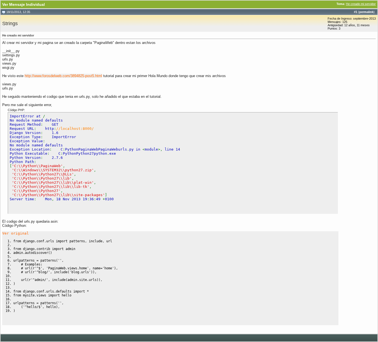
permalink (366, 12)
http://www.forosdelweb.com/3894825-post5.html (63, 76)
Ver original (15, 233)
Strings (10, 23)
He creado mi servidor (361, 4)
